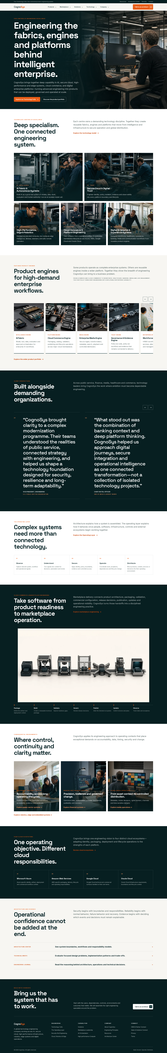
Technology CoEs (57, 1027)
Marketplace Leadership (85, 1030)
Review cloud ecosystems (84, 850)
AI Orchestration (83, 1033)
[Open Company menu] (108, 7)
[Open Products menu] (55, 7)
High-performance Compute (86, 1036)
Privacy (133, 1033)
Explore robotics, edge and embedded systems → (33, 815)
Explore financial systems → (74, 807)
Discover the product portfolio (53, 99)
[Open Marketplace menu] (70, 7)
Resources (123, 1)
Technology (90, 7)
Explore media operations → (121, 807)
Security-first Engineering (59, 1033)
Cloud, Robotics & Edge (58, 1036)
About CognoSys (110, 1027)
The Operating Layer (57, 1030)
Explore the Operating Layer (85, 535)
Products (51, 7)
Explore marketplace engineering (87, 612)
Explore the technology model (86, 133)
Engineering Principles (111, 1030)
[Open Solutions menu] (82, 7)
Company (103, 7)
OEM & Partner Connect (138, 1027)
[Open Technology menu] (96, 7)
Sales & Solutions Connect (139, 1030)
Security (144, 1)
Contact (151, 1)
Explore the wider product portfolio (28, 359)
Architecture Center (134, 1)
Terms (133, 1036)
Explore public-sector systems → (29, 807)
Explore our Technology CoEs (27, 99)
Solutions (77, 7)
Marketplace (64, 7)
